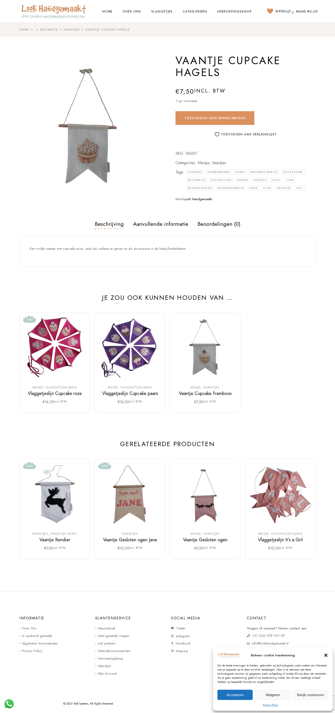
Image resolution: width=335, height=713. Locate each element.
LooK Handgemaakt (197, 199)
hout (276, 180)
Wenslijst (104, 665)
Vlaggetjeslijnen (61, 387)
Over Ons (29, 628)
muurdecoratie (230, 188)
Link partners (107, 643)
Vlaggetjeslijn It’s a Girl (280, 540)
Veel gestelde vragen (113, 635)
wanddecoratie (264, 172)
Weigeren (273, 695)
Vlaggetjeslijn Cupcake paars (130, 393)
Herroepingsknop (110, 658)
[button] (326, 655)
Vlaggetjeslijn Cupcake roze (55, 393)
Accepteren (235, 695)
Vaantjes (219, 163)
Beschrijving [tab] (109, 224)
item (290, 180)
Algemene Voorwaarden (40, 643)
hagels (260, 180)
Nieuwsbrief (106, 628)
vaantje (284, 188)
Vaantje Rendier (54, 540)
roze (254, 188)
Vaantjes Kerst (63, 534)
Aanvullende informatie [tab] (160, 224)
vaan (239, 172)
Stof (267, 188)
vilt (299, 188)
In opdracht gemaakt (37, 635)
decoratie (197, 180)
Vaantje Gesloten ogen (205, 540)
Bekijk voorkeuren (310, 695)
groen (243, 180)
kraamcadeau (200, 188)
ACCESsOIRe (293, 172)
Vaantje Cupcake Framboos (205, 393)
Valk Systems (80, 704)
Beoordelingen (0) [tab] (219, 224)
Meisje (203, 163)
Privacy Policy (270, 705)
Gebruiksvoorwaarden (114, 650)
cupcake (195, 172)
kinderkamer (219, 172)
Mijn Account (107, 673)
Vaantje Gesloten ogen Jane (130, 540)
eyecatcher (221, 180)
